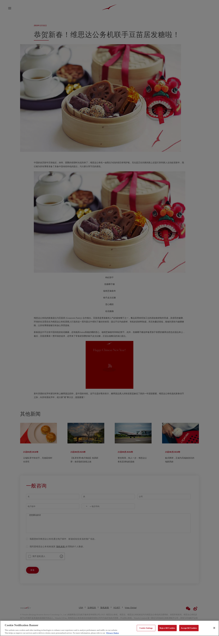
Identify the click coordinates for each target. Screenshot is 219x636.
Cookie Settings (146, 628)
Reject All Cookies (167, 628)
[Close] (214, 628)
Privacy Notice (112, 633)
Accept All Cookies (189, 628)
